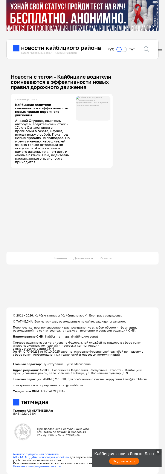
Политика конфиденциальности (37, 466)
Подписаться (124, 461)
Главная (60, 258)
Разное (105, 258)
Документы (83, 258)
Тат (132, 49)
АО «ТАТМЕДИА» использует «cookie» (41, 457)
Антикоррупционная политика (36, 454)
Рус (110, 49)
